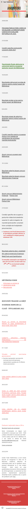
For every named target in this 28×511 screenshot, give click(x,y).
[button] (1, 2)
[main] (14, 8)
